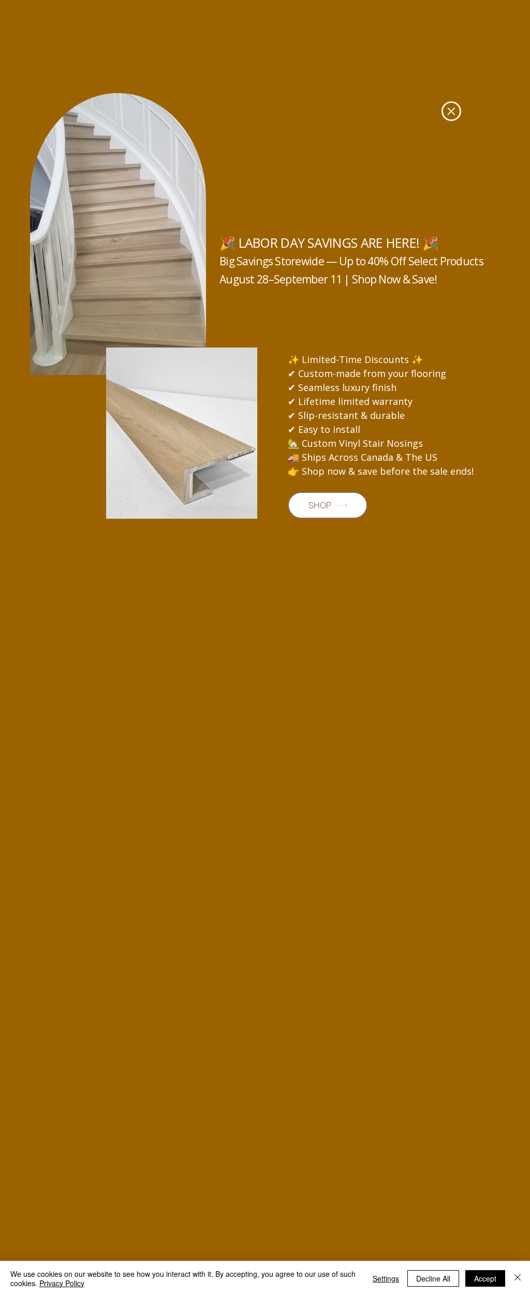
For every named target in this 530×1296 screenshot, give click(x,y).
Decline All (433, 1278)
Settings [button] (386, 1278)
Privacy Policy (61, 1283)
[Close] (517, 1278)
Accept (485, 1278)
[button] (451, 111)
